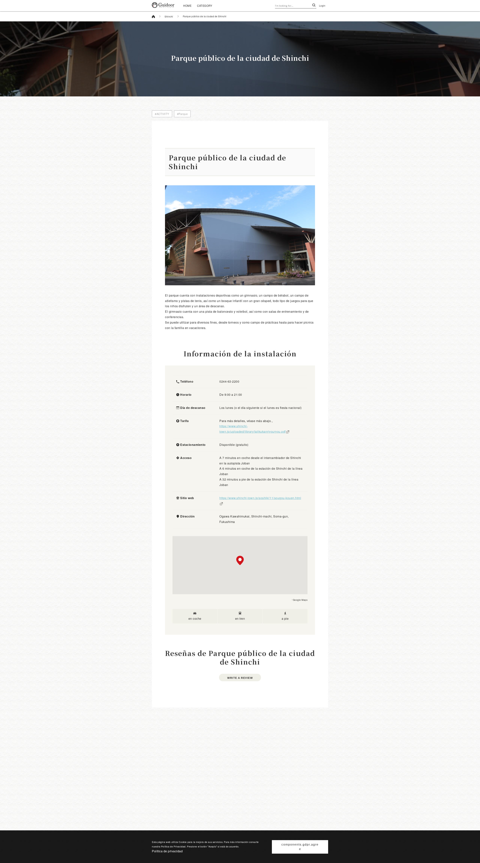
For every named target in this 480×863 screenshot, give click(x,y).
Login (322, 5)
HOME (187, 6)
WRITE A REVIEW (240, 677)
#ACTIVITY (162, 114)
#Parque (182, 114)
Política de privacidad (167, 851)
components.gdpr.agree (300, 847)
